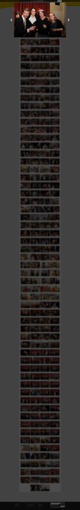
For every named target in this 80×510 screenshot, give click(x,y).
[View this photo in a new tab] (59, 1)
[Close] (61, 1)
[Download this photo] (58, 1)
